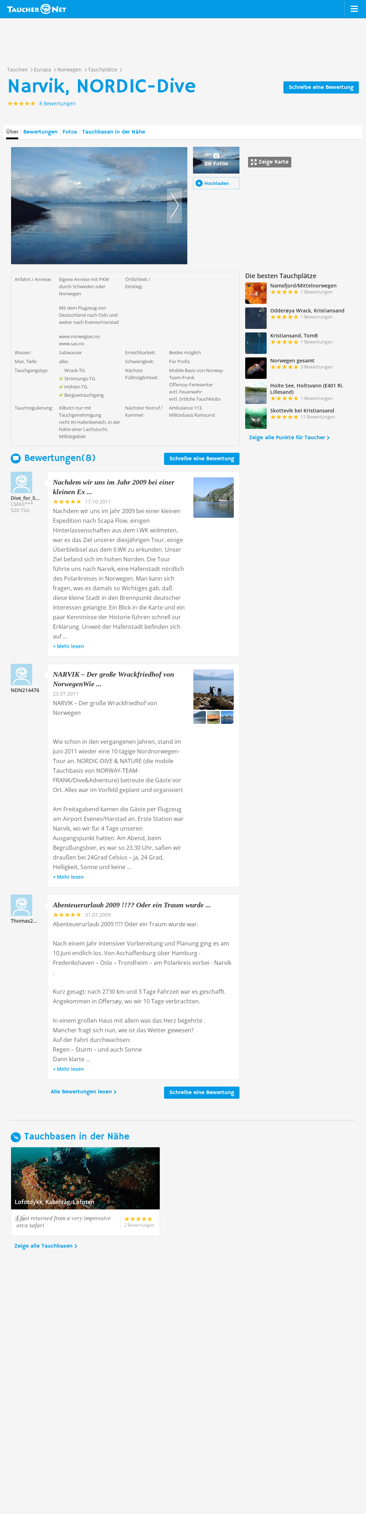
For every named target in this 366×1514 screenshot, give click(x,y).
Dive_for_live (26, 498)
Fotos (70, 132)
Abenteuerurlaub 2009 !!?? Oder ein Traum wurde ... (132, 905)
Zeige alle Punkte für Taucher (287, 437)
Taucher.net (36, 9)
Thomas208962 (29, 920)
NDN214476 (25, 690)
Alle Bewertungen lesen (81, 1092)
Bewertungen (40, 132)
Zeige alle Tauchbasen (43, 1246)
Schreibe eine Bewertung (321, 87)
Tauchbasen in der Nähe (113, 132)
